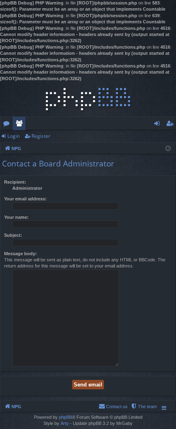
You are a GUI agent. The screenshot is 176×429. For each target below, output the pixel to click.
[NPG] (88, 99)
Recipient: (15, 182)
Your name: (16, 217)
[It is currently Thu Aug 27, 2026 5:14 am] (168, 148)
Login (13, 136)
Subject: (13, 235)
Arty (65, 423)
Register (41, 136)
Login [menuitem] (158, 124)
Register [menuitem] (171, 124)
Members (20, 124)
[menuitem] (144, 406)
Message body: (20, 253)
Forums (8, 124)
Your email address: (25, 198)
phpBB (65, 417)
